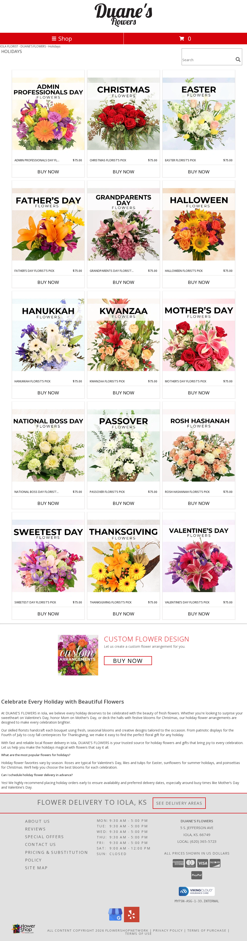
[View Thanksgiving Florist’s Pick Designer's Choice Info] (123, 556)
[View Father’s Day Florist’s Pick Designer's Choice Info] (48, 224)
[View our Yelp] (131, 921)
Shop (65, 38)
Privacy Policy (168, 930)
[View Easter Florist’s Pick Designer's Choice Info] (199, 114)
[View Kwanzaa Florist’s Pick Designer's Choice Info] (123, 335)
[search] (238, 59)
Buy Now (48, 172)
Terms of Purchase (206, 930)
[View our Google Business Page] (115, 921)
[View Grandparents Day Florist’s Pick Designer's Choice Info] (123, 224)
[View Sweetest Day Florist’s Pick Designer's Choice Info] (48, 556)
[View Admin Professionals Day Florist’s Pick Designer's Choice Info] (48, 114)
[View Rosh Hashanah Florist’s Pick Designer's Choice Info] (199, 446)
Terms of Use (138, 933)
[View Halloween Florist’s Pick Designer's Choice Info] (199, 224)
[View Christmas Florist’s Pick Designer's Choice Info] (123, 114)
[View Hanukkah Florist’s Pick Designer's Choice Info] (48, 335)
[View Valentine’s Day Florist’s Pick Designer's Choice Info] (199, 556)
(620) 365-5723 (203, 841)
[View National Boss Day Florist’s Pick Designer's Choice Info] (48, 446)
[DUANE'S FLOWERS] (123, 25)
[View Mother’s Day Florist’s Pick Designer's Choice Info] (199, 335)
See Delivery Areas (179, 803)
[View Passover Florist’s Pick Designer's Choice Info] (123, 446)
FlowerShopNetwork (127, 930)
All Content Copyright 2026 (75, 930)
